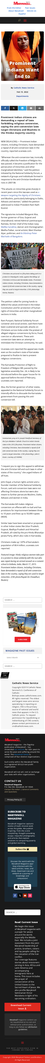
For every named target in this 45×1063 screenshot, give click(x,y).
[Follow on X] (20, 896)
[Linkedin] (22, 108)
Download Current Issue (21, 1007)
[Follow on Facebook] (15, 896)
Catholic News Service (24, 88)
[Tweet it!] (14, 108)
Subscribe (21, 849)
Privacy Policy (14, 800)
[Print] (40, 108)
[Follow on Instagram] (30, 896)
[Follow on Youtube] (25, 896)
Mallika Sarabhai (8, 227)
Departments (22, 96)
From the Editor (14, 8)
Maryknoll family (21, 754)
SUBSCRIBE (22, 639)
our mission (19, 749)
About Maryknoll (16, 11)
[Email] (31, 108)
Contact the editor (12, 789)
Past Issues (30, 8)
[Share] (5, 108)
